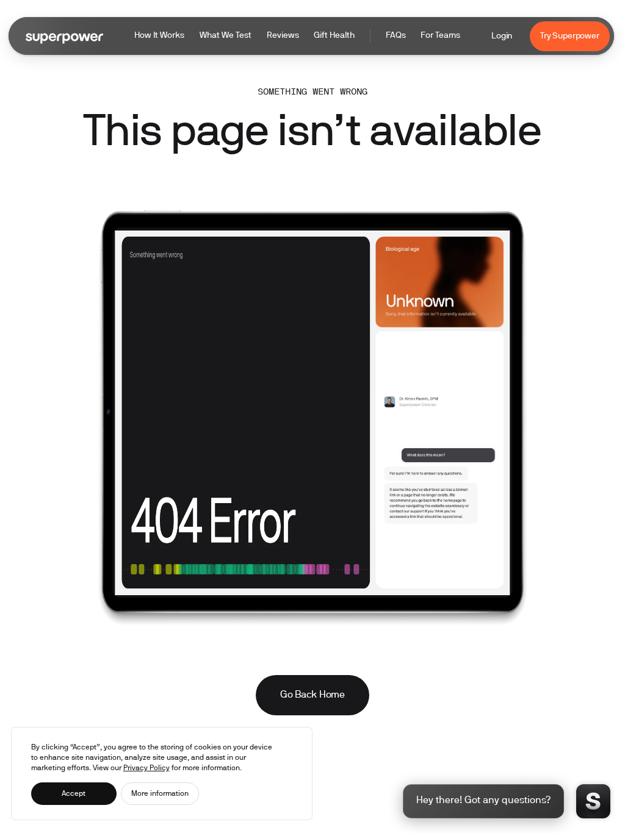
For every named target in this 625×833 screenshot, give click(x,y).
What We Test (225, 36)
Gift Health (334, 36)
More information (160, 793)
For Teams (440, 36)
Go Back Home (312, 695)
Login (501, 36)
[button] (297, 36)
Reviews (283, 36)
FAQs (396, 36)
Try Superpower (569, 36)
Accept (73, 793)
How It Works (159, 36)
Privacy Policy (146, 768)
